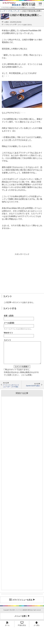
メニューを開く (20, 616)
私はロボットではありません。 (18, 369)
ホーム (7, 625)
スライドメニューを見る (22, 600)
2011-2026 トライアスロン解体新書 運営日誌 (21, 610)
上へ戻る (36, 625)
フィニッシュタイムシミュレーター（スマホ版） (11, 385)
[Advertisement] (22, 273)
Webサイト (8, 333)
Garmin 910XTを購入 (33, 386)
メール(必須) (9, 323)
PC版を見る (22, 625)
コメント (7, 340)
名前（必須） (9, 316)
